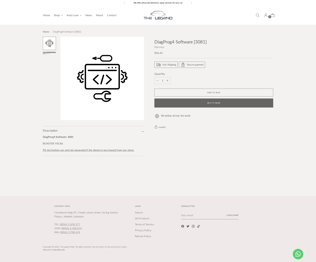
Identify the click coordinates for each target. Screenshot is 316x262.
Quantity (159, 73)
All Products (142, 218)
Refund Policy (143, 236)
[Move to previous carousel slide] (263, 185)
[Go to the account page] (264, 15)
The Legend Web (67, 247)
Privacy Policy (143, 230)
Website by (54, 249)
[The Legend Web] (158, 15)
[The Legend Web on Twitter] (188, 227)
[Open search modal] (257, 15)
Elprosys (159, 46)
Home (46, 31)
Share (162, 127)
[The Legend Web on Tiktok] (199, 227)
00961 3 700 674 (71, 228)
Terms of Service (144, 224)
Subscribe (233, 215)
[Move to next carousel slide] (270, 184)
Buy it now (213, 103)
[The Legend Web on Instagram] (194, 227)
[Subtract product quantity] (167, 80)
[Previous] (124, 3)
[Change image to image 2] (49, 53)
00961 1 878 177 (70, 224)
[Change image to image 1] (49, 43)
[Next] (191, 3)
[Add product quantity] (157, 80)
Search (139, 212)
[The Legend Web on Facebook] (183, 227)
